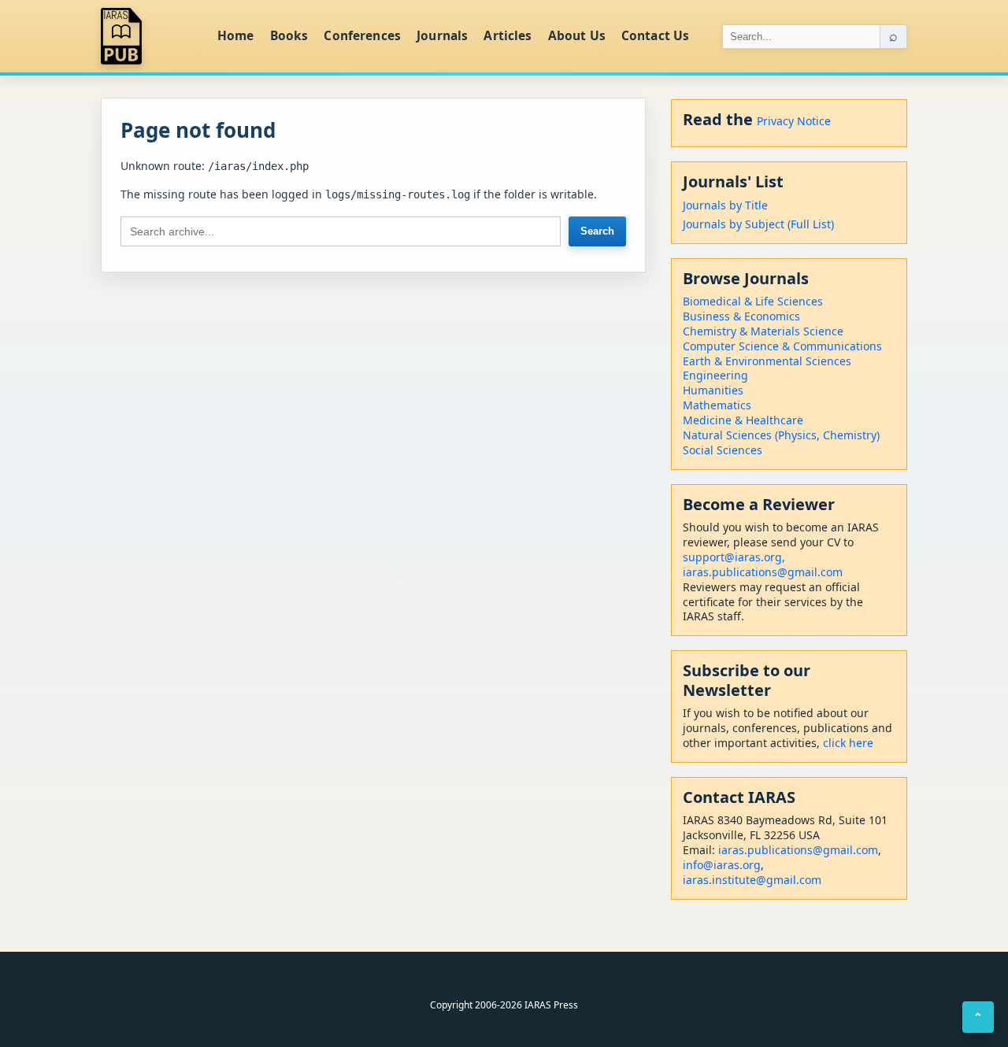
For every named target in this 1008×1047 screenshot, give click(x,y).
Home (235, 35)
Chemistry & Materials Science (763, 331)
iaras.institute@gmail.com (752, 879)
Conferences (362, 35)
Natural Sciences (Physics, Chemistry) (781, 434)
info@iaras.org (722, 864)
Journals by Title (725, 205)
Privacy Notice (794, 120)
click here (848, 742)
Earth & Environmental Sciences (767, 360)
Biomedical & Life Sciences (753, 301)
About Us (577, 35)
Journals (442, 35)
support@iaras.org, (734, 556)
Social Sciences (722, 449)
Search (597, 231)
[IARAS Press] (149, 36)
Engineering (715, 375)
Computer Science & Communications (782, 346)
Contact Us (655, 35)
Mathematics (717, 405)
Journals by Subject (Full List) (758, 223)
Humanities (713, 390)
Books (289, 35)
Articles (508, 35)
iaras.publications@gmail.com (763, 571)
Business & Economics (741, 316)
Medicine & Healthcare (743, 420)
